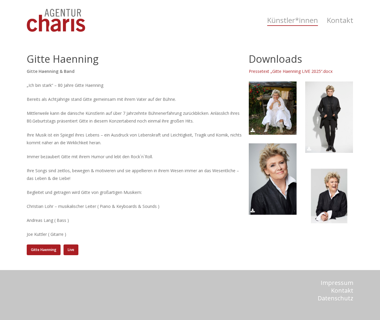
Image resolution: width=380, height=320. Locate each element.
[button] (44, 249)
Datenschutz (335, 298)
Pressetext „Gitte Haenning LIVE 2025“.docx (290, 71)
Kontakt (342, 290)
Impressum (337, 283)
